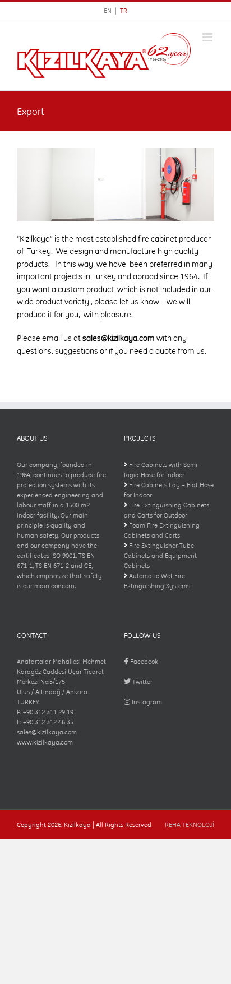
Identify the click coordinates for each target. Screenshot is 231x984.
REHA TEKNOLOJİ (189, 825)
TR (123, 11)
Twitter (142, 682)
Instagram (146, 702)
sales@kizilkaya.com (118, 338)
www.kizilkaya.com (45, 742)
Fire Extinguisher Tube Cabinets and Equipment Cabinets (160, 556)
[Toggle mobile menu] (208, 37)
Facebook (143, 662)
